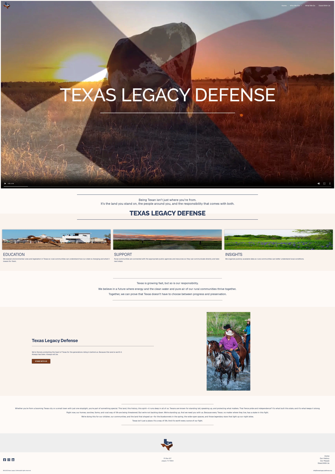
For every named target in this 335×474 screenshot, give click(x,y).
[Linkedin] (13, 459)
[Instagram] (8, 459)
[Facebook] (4, 459)
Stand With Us (324, 5)
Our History (324, 458)
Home (284, 5)
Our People (324, 461)
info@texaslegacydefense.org (322, 470)
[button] (301, 6)
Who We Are (295, 5)
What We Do (310, 5)
